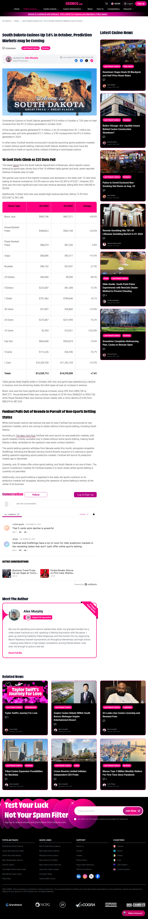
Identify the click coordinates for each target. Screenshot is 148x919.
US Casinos (7, 21)
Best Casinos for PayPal (48, 860)
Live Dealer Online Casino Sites (14, 869)
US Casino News (45, 874)
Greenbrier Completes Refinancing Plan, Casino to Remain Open (121, 343)
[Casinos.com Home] (74, 3)
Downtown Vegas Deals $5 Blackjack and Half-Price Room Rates (122, 74)
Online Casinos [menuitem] (30, 9)
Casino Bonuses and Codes (12, 851)
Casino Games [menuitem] (49, 9)
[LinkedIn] (76, 60)
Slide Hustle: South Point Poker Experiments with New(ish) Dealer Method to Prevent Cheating (120, 288)
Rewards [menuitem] (128, 9)
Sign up (89, 494)
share (85, 532)
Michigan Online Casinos (48, 856)
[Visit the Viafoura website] (90, 584)
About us (79, 846)
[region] (49, 539)
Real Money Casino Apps (12, 874)
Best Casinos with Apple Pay (50, 865)
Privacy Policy (81, 860)
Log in (80, 494)
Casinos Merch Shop (47, 879)
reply (14, 532)
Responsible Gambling (85, 865)
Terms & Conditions (83, 869)
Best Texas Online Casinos (49, 851)
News (17, 21)
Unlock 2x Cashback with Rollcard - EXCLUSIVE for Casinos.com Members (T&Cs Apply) (55, 14)
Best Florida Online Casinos (49, 846)
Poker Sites (6, 879)
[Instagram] (85, 876)
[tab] (12, 514)
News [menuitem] (90, 9)
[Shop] (106, 3)
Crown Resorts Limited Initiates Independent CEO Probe (70, 773)
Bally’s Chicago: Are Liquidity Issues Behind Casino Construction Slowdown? (121, 129)
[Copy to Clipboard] (91, 60)
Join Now (130, 810)
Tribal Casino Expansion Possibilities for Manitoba (24, 773)
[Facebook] (81, 60)
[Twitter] (86, 60)
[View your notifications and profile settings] (94, 514)
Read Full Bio (15, 653)
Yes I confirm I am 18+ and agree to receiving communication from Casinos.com (102, 819)
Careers (79, 856)
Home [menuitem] (16, 9)
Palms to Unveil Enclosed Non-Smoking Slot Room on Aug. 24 (119, 184)
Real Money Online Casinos (12, 846)
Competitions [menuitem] (114, 9)
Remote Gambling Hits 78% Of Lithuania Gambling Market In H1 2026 (123, 232)
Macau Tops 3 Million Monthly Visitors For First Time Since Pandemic (122, 773)
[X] (91, 876)
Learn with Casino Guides (49, 869)
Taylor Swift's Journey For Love (21, 713)
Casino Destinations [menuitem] (72, 9)
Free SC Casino (8, 865)
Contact (79, 851)
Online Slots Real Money (11, 856)
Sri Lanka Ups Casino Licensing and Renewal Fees (121, 715)
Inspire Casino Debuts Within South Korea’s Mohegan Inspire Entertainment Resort (72, 716)
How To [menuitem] (100, 9)
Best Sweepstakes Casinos (12, 860)
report (92, 532)
